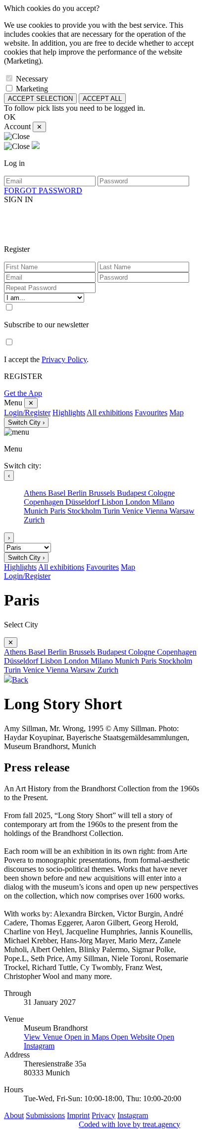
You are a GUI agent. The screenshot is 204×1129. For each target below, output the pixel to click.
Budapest (132, 493)
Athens (36, 493)
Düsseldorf (83, 502)
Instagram (132, 1115)
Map (176, 412)
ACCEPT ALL (102, 98)
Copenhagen (44, 502)
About (14, 1115)
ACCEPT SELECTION (40, 98)
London (138, 502)
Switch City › (26, 422)
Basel (57, 493)
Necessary (32, 79)
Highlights (68, 412)
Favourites (151, 412)
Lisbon (113, 502)
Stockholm (85, 511)
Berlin (78, 493)
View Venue (44, 1037)
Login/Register (27, 412)
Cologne (161, 493)
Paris (58, 511)
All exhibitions (110, 412)
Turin (112, 511)
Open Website (134, 1037)
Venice (133, 511)
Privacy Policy (64, 359)
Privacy (103, 1115)
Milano (163, 502)
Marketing (32, 88)
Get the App (23, 393)
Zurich (34, 520)
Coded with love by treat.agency (129, 1124)
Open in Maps (87, 1037)
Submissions (45, 1115)
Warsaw (182, 511)
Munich (37, 511)
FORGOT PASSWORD (43, 190)
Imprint (78, 1115)
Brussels (103, 493)
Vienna (157, 511)
